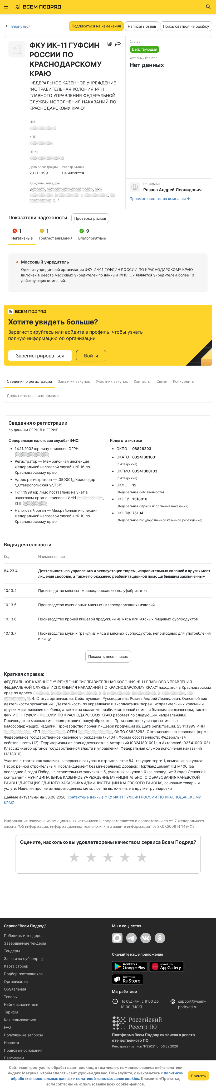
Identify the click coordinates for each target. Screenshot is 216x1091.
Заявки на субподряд (23, 958)
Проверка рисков (90, 218)
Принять (198, 1076)
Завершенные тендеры (25, 943)
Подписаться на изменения (96, 26)
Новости (11, 1042)
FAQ (7, 1027)
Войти (91, 355)
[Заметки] (109, 44)
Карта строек (16, 966)
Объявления (15, 989)
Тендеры (12, 951)
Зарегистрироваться (40, 355)
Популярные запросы (23, 1035)
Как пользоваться (20, 1019)
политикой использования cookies (107, 1078)
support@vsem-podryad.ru (192, 1004)
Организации (16, 981)
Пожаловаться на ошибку (186, 26)
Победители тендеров (23, 935)
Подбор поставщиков (23, 974)
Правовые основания (23, 1050)
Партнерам (14, 1058)
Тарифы (11, 1012)
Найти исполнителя (21, 1004)
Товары (11, 996)
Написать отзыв (142, 26)
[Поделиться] (118, 44)
